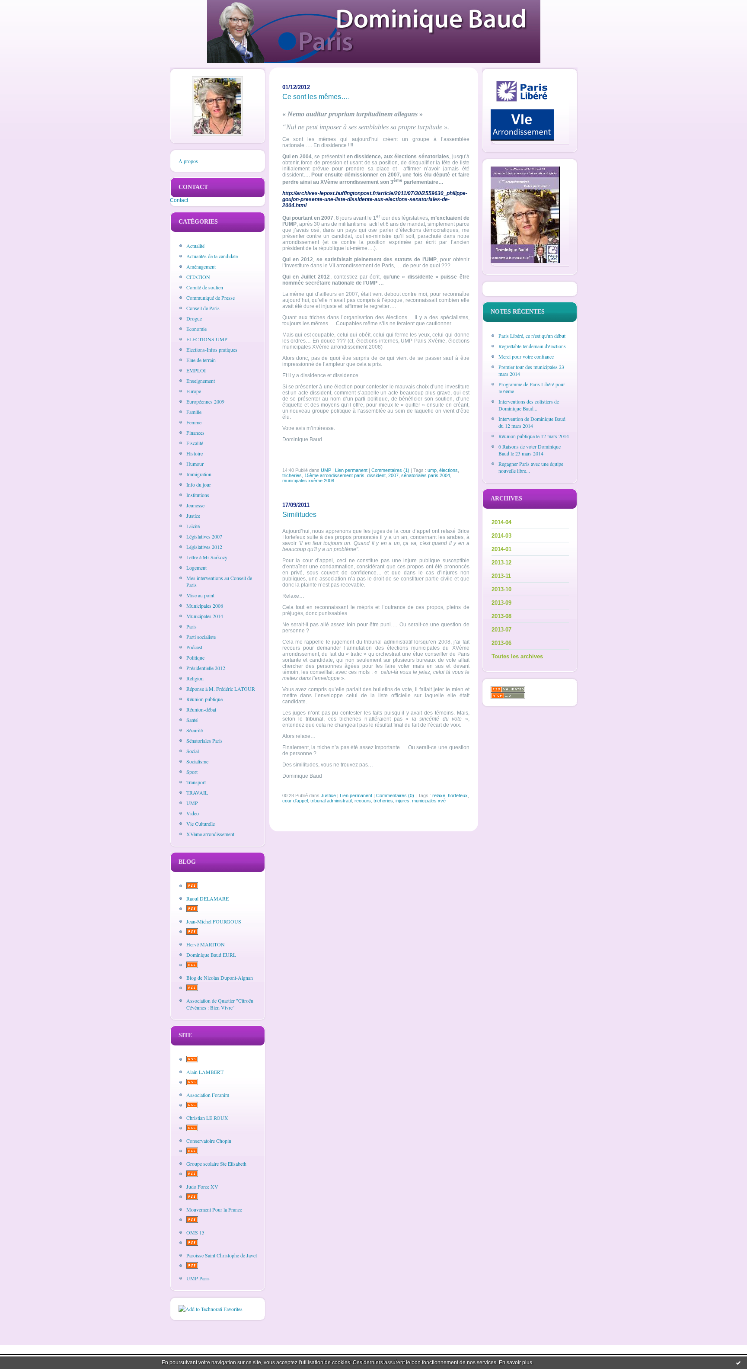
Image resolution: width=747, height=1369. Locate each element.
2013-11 (501, 576)
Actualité (195, 245)
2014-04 (501, 522)
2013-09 (501, 603)
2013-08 (501, 616)
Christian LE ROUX (207, 1117)
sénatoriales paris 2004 (425, 475)
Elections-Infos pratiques (211, 349)
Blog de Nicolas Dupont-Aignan (219, 977)
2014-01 (501, 549)
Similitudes (299, 514)
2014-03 (501, 535)
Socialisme (197, 761)
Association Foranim (207, 1094)
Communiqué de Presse (210, 297)
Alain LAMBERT (204, 1071)
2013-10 (501, 589)
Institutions (197, 494)
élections (448, 470)
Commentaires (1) (390, 470)
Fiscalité (194, 442)
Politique (195, 657)
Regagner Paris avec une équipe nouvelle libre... (530, 467)
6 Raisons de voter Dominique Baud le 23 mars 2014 (529, 450)
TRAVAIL (197, 792)
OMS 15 (195, 1232)
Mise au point (200, 595)
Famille (193, 411)
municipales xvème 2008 (308, 480)
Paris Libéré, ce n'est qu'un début (531, 335)
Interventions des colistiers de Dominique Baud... (528, 405)
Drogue (194, 318)
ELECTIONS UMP (206, 339)
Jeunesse (195, 505)
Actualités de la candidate (212, 256)
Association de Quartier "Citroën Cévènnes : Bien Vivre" (219, 1004)
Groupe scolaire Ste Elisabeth (216, 1163)
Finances (195, 432)
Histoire (194, 453)
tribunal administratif (331, 800)
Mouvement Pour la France (214, 1209)
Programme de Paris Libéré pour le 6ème (531, 387)
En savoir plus (515, 1362)
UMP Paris (198, 1278)
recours (362, 800)
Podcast (194, 647)
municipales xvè (429, 800)
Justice (193, 515)
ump (432, 470)
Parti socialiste (201, 636)
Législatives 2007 (204, 536)
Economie (196, 328)
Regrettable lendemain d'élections (532, 346)
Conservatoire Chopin (208, 1140)
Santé (192, 719)
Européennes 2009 (205, 401)
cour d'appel (295, 800)
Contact (179, 200)
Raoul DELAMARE (207, 898)
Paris (191, 626)
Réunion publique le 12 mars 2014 (533, 436)
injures (402, 800)
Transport (196, 782)
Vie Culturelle (200, 823)
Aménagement (201, 266)
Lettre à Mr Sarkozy (206, 557)
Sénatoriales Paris (204, 740)
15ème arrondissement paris (334, 475)
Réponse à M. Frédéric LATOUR (220, 688)
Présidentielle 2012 (205, 667)
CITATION (198, 276)
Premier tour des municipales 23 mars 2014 (531, 370)
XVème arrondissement (210, 833)
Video (192, 813)
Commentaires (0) (395, 795)
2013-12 (501, 562)
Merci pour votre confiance (526, 356)
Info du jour (198, 484)
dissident (376, 475)
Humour (195, 463)
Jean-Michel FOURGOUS (213, 921)
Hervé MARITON (205, 944)
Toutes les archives (517, 656)
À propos (188, 160)
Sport (192, 771)
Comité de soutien (204, 287)
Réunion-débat (201, 709)
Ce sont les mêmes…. (316, 96)
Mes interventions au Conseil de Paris (219, 581)
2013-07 (501, 629)
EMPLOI (196, 370)
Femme (193, 422)
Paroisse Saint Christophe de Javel (221, 1255)
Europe (193, 391)
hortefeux (458, 795)
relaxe (438, 795)
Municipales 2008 (204, 605)
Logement (196, 567)
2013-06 (501, 643)
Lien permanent (351, 470)
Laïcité (193, 526)
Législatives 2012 (204, 546)
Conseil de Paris (203, 308)
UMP (192, 802)
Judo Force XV (202, 1186)
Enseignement (200, 380)
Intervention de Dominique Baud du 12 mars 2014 (531, 422)
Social (192, 750)
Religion (195, 678)
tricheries (292, 475)
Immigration (198, 474)
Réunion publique (204, 699)
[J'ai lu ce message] (738, 1362)
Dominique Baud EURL (211, 954)
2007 (393, 475)
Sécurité (194, 730)
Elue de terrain (201, 359)
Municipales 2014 (204, 615)
